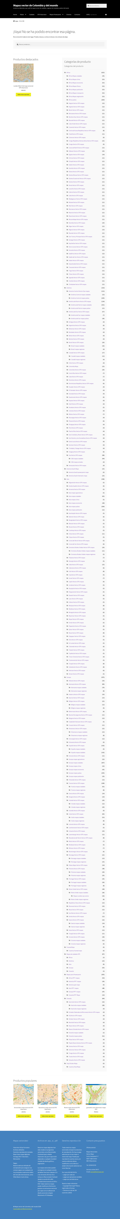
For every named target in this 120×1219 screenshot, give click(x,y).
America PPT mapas (75, 981)
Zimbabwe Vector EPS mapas (77, 284)
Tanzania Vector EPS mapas (77, 267)
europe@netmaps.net (97, 1172)
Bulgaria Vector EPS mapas (77, 718)
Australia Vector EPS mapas (77, 1002)
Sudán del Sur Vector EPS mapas (78, 257)
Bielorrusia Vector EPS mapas (78, 711)
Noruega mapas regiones (78, 862)
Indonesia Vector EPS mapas (77, 568)
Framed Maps (71, 947)
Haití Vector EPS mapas (76, 404)
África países (72, 100)
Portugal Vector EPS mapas (77, 879)
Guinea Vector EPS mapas (76, 182)
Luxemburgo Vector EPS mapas (78, 834)
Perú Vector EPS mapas (76, 428)
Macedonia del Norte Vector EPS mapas (80, 838)
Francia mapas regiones (78, 790)
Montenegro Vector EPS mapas (78, 851)
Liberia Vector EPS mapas (76, 192)
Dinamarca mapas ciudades (79, 732)
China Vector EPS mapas (76, 534)
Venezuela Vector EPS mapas (77, 465)
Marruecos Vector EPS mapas (77, 209)
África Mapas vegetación (76, 96)
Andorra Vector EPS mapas (77, 694)
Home (15, 14)
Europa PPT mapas (74, 992)
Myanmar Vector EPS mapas (77, 616)
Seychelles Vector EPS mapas (77, 243)
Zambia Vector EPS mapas (77, 281)
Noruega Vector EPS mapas (77, 855)
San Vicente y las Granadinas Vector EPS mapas (83, 438)
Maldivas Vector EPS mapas (77, 609)
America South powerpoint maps (79, 472)
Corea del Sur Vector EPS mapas (78, 544)
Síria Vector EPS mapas (76, 640)
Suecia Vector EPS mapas (76, 920)
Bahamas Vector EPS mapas (77, 329)
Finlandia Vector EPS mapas (77, 780)
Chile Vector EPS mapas (76, 363)
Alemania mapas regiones (79, 691)
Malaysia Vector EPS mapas (77, 605)
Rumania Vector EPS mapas (77, 906)
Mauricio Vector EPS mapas (77, 212)
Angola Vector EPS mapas (76, 103)
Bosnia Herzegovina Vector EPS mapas (80, 715)
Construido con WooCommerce (22, 1209)
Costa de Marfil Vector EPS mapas (79, 148)
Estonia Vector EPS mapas (77, 756)
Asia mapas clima (74, 499)
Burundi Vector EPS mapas (77, 120)
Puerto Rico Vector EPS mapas (78, 431)
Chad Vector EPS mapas (76, 134)
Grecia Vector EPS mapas (76, 793)
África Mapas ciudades (75, 76)
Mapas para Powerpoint (74, 974)
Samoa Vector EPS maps (76, 1046)
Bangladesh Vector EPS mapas (78, 520)
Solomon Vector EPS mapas (77, 1050)
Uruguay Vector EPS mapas (77, 452)
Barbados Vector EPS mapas (77, 332)
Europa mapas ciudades (76, 763)
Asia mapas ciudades (75, 496)
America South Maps (73, 469)
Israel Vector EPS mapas (76, 578)
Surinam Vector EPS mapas (77, 445)
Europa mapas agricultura (76, 759)
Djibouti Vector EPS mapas (77, 151)
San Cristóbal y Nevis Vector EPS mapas (81, 435)
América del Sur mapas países (80, 318)
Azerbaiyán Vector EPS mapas (78, 513)
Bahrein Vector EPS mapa (76, 517)
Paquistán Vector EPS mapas (77, 626)
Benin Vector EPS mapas (76, 110)
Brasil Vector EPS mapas (76, 342)
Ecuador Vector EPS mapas (77, 387)
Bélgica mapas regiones (78, 708)
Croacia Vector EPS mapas (77, 725)
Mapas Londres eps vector (81, 896)
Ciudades (31, 14)
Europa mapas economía (76, 769)
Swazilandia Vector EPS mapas (78, 264)
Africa (68, 72)
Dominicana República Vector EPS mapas (81, 383)
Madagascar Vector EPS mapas (78, 199)
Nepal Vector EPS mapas (76, 619)
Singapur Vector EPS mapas (77, 636)
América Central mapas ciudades (81, 294)
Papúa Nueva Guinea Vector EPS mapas (80, 1043)
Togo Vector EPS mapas (76, 271)
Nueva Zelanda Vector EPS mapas (79, 1029)
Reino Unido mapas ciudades (79, 892)
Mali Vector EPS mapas (76, 206)
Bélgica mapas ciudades (78, 705)
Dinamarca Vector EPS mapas (78, 728)
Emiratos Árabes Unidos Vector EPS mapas (81, 547)
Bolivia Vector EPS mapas (76, 339)
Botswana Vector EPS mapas (77, 113)
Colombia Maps (73, 366)
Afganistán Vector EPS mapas (78, 482)
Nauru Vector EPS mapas (76, 1026)
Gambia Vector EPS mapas (77, 168)
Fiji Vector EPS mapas (75, 1015)
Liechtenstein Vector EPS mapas (78, 827)
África (70, 957)
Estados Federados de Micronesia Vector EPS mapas (84, 1012)
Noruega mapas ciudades (78, 858)
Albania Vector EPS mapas (77, 681)
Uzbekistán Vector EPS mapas (78, 667)
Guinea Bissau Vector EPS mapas (78, 175)
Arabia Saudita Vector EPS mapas (79, 486)
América (69, 288)
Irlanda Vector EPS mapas (76, 800)
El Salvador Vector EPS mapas (78, 390)
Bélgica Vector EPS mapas (77, 701)
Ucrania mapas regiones (78, 944)
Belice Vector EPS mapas (76, 336)
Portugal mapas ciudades (78, 882)
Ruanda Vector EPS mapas (77, 233)
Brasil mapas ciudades (77, 346)
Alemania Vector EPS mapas (77, 684)
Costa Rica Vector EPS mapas (77, 373)
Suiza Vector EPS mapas (76, 930)
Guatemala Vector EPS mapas (78, 397)
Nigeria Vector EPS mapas (76, 230)
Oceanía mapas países (75, 1036)
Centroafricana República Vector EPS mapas (82, 130)
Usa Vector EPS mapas (75, 455)
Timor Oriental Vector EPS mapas (79, 657)
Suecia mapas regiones (78, 927)
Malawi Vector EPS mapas (76, 202)
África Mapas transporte (76, 93)
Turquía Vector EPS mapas (77, 664)
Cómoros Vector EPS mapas (77, 137)
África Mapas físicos (75, 86)
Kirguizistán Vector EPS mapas (78, 592)
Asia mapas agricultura (76, 493)
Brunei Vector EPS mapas (76, 527)
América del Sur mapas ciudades (80, 315)
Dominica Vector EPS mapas (77, 380)
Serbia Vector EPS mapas (76, 916)
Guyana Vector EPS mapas (76, 400)
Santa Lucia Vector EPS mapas (78, 441)
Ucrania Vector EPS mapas (77, 937)
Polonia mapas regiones (78, 875)
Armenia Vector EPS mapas (77, 489)
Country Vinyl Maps (74, 1067)
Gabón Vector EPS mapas (76, 165)
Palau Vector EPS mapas (76, 1039)
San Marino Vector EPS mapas (78, 913)
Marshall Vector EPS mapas (77, 1022)
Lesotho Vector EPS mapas (77, 189)
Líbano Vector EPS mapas (76, 602)
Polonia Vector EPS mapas (77, 869)
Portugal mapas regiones (78, 886)
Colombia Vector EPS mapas (77, 370)
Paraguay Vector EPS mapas (77, 424)
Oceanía (71, 971)
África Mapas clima (74, 79)
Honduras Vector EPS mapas (77, 407)
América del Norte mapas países (80, 308)
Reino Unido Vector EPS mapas (78, 889)
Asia (68, 479)
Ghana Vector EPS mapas (76, 171)
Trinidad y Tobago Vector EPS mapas (80, 448)
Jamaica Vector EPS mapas (77, 411)
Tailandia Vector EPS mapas (77, 646)
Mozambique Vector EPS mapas (78, 219)
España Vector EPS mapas (76, 745)
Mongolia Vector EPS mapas (77, 612)
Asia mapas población (75, 510)
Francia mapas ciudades (78, 786)
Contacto (77, 14)
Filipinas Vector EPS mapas (77, 558)
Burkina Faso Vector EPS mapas (78, 117)
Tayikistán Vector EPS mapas (77, 653)
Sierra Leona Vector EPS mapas (78, 247)
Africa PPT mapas (74, 978)
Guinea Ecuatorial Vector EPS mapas (80, 178)
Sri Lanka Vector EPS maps (77, 643)
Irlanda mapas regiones (78, 807)
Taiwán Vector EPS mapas (76, 650)
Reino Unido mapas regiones (79, 899)
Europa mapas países (75, 773)
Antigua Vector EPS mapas (77, 322)
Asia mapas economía (75, 503)
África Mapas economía (76, 83)
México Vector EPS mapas (76, 414)
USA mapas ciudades (77, 458)
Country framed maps (75, 951)
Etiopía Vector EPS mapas (76, 161)
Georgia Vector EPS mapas (77, 561)
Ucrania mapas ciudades (78, 940)
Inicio (16, 21)
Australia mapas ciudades (78, 1005)
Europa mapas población (76, 776)
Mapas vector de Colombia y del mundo (35, 5)
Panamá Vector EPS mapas (77, 421)
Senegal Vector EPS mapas (77, 240)
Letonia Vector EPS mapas (77, 824)
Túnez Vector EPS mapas (76, 274)
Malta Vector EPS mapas (76, 841)
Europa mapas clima (75, 766)
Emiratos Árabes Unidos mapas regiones (83, 554)
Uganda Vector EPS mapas (77, 277)
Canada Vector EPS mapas (76, 353)
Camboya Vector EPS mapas (77, 530)
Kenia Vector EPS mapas (76, 185)
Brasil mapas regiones (78, 349)
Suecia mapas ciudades (78, 923)
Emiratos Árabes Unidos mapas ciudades (83, 551)
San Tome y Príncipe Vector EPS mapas (80, 236)
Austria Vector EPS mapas (76, 698)
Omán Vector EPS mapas (76, 623)
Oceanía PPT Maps (74, 995)
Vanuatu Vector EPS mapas (77, 1060)
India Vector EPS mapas (76, 564)
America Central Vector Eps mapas (79, 291)
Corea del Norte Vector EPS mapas (79, 540)
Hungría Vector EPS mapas (77, 797)
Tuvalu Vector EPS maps (76, 1056)
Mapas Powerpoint (55, 14)
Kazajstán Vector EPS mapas (77, 588)
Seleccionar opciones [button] (23, 94)
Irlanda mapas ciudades (78, 804)
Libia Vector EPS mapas (76, 195)
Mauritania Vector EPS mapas (78, 216)
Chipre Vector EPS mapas (76, 537)
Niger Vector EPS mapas (76, 226)
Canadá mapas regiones (78, 359)
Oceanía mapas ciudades (76, 1033)
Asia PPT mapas (74, 988)
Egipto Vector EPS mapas (76, 154)
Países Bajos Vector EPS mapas (78, 865)
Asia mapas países (74, 506)
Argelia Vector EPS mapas (76, 107)
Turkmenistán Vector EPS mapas (79, 660)
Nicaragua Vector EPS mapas (77, 417)
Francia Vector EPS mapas (76, 783)
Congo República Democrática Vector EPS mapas (83, 141)
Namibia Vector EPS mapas (77, 223)
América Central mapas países (80, 298)
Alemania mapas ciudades (79, 687)
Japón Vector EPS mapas (76, 581)
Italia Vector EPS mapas (76, 814)
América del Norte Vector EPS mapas (80, 301)
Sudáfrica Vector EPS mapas (77, 253)
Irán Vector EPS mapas (75, 571)
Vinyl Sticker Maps (72, 1063)
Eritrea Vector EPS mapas (76, 158)
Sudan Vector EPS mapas (76, 260)
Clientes (68, 14)
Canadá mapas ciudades (78, 356)
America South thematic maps (78, 476)
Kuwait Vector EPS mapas (76, 595)
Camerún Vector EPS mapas (77, 127)
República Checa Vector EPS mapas (79, 903)
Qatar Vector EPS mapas (76, 629)
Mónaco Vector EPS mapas (77, 848)
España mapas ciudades (78, 749)
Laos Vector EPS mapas (76, 599)
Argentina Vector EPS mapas (77, 325)
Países (22, 14)
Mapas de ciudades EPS (73, 954)
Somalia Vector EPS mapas (77, 250)
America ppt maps (74, 985)
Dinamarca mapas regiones (79, 735)
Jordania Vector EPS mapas (77, 585)
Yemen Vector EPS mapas (76, 674)
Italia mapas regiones (77, 821)
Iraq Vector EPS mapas (75, 575)
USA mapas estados (77, 462)
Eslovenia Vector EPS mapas (77, 742)
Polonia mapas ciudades (78, 872)
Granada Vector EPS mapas (77, 394)
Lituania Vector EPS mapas (77, 831)
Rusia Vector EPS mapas (76, 633)
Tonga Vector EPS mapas (76, 1053)
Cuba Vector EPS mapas (76, 377)
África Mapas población (76, 89)
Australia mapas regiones (78, 1009)
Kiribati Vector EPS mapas (77, 1019)
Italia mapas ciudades (77, 817)
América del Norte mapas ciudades (81, 305)
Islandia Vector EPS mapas (77, 810)
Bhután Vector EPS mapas (77, 523)
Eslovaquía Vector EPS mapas (77, 739)
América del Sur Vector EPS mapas (79, 312)
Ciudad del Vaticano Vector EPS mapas (80, 722)
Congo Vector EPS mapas (76, 144)
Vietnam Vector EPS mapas (77, 670)
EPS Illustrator (42, 14)
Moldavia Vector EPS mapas (77, 845)
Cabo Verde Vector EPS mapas (78, 124)
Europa (69, 677)
